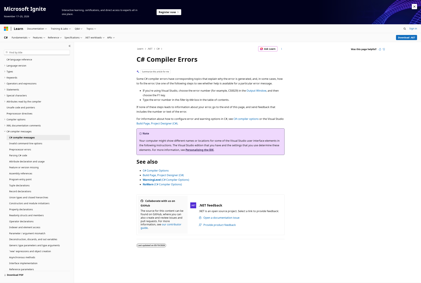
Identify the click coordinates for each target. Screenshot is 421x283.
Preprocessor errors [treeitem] (20, 149)
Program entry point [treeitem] (20, 179)
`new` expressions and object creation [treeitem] (30, 251)
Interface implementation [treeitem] (23, 263)
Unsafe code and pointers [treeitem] (21, 107)
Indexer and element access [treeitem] (24, 227)
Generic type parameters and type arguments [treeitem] (34, 245)
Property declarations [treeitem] (21, 209)
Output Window (256, 90)
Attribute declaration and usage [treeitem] (27, 161)
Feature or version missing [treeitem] (24, 167)
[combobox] (37, 52)
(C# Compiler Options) (166, 180)
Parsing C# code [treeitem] (18, 155)
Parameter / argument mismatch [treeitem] (27, 233)
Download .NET (406, 37)
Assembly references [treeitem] (20, 173)
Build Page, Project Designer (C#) (156, 123)
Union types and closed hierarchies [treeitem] (28, 197)
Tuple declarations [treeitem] (19, 185)
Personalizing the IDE (200, 150)
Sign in (413, 28)
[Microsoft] (6, 29)
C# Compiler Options (156, 170)
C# (158, 48)
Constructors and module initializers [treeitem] (29, 203)
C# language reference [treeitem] (19, 59)
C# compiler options (246, 119)
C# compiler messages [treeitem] (22, 137)
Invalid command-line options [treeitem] (25, 143)
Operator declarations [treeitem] (21, 221)
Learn (140, 48)
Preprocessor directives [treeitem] (19, 113)
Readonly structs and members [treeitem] (26, 215)
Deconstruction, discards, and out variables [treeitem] (33, 239)
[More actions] (282, 49)
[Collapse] (70, 46)
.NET (149, 48)
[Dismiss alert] (414, 6)
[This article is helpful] (380, 49)
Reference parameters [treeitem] (21, 269)
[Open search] (404, 29)
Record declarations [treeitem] (20, 191)
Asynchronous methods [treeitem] (22, 257)
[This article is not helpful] (384, 49)
